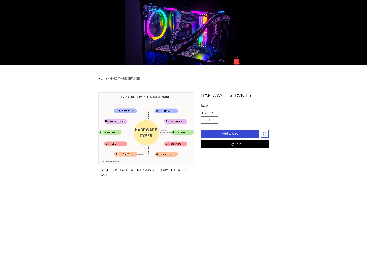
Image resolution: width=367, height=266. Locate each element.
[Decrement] (203, 120)
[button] (236, 61)
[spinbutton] (209, 120)
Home (102, 78)
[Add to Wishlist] (265, 134)
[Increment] (215, 120)
